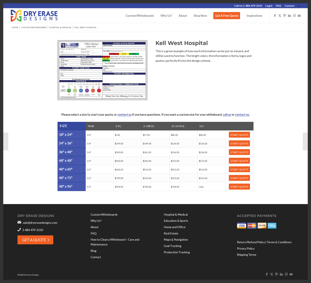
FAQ (278, 5)
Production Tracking (177, 252)
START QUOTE (239, 134)
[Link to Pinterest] (284, 15)
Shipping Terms (246, 254)
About (94, 227)
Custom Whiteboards (104, 214)
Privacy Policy (245, 248)
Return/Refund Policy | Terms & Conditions (264, 242)
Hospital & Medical (176, 214)
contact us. (242, 114)
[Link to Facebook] (274, 15)
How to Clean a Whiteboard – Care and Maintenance (115, 242)
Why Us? (96, 220)
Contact (289, 5)
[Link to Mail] (299, 15)
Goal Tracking (172, 246)
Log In (268, 5)
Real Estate (171, 233)
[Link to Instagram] (294, 15)
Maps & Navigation (176, 239)
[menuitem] (248, 6)
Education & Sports (176, 220)
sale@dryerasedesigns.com (40, 222)
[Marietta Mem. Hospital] (5, 141)
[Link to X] (279, 15)
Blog (93, 250)
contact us (124, 114)
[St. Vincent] (305, 141)
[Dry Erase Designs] (34, 15)
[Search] (299, 6)
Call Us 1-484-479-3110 (248, 5)
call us (227, 114)
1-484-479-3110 (32, 230)
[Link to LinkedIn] (289, 15)
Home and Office (174, 227)
